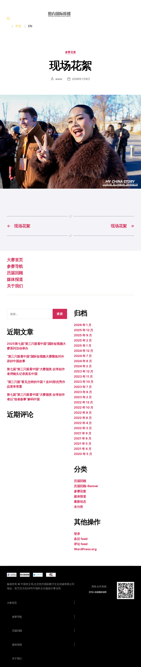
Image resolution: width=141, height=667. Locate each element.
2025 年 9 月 (83, 335)
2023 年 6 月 (83, 392)
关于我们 (15, 285)
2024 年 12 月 (83, 351)
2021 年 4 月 (82, 449)
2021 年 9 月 (82, 433)
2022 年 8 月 (83, 412)
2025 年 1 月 (82, 345)
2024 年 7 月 (83, 356)
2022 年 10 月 (83, 407)
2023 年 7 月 (83, 387)
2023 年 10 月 (84, 381)
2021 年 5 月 (82, 443)
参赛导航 (15, 266)
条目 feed (81, 539)
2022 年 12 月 (83, 402)
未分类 (78, 506)
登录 (77, 533)
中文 (18, 26)
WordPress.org (85, 549)
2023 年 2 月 (83, 397)
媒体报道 (15, 279)
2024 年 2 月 (83, 366)
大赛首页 (15, 259)
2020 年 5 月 (83, 454)
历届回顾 (15, 272)
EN (30, 26)
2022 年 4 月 (83, 423)
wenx (58, 79)
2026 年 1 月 (82, 325)
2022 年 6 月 (83, 418)
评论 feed (81, 544)
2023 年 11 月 (83, 376)
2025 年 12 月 (83, 330)
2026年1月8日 (81, 79)
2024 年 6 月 (83, 361)
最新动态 (80, 501)
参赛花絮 (70, 52)
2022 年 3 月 (83, 428)
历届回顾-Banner (86, 486)
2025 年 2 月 (83, 340)
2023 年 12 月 (83, 371)
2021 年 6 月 (82, 438)
